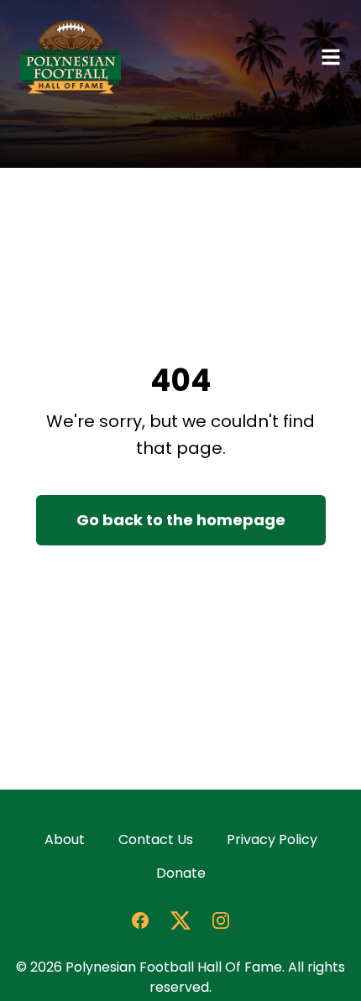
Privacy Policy (272, 839)
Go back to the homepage (180, 519)
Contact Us (155, 839)
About (64, 839)
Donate (181, 873)
